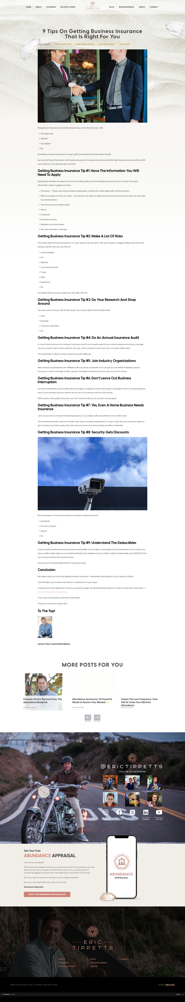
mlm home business (107, 44)
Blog (111, 7)
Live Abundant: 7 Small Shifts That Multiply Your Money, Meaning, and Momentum (49, 702)
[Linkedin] (146, 812)
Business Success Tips (62, 44)
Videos (142, 7)
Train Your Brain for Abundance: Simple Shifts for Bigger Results (145, 701)
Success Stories (67, 7)
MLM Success (124, 44)
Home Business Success (85, 44)
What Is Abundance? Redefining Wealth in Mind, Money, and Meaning (96, 702)
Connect (154, 7)
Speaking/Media (126, 7)
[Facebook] (119, 812)
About (39, 7)
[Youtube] (159, 812)
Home (28, 7)
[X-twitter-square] (132, 812)
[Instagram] (106, 812)
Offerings (51, 7)
